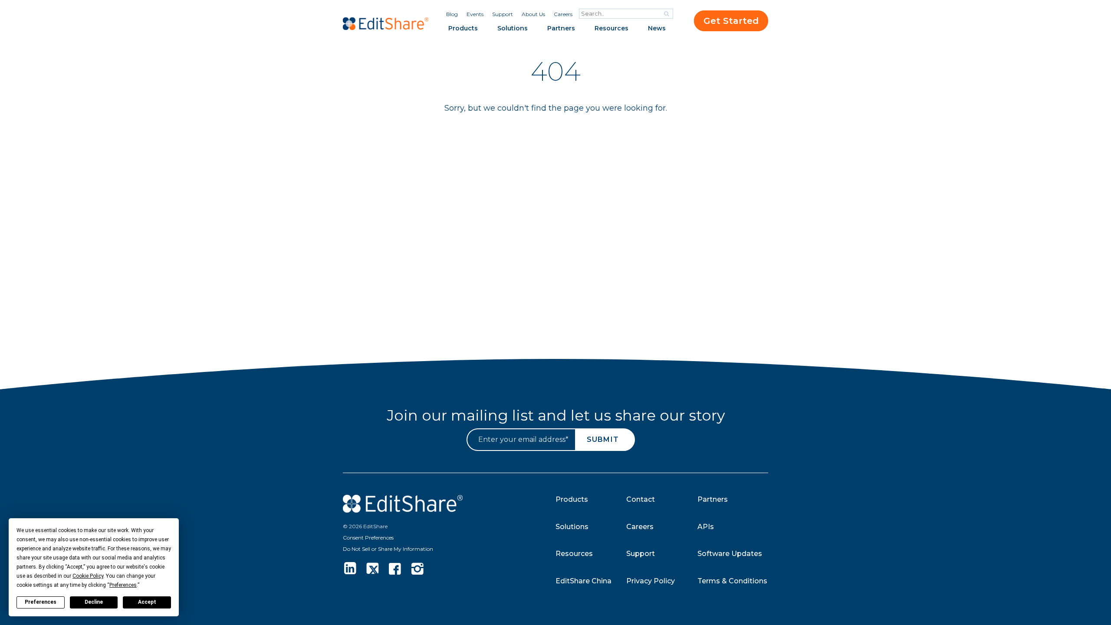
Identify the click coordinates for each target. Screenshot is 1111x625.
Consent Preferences (368, 537)
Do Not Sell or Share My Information (388, 549)
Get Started (731, 21)
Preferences (40, 602)
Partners (561, 28)
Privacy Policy (650, 581)
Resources (611, 28)
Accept (147, 602)
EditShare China (583, 581)
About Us (533, 14)
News (657, 28)
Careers (563, 14)
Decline (94, 602)
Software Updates (729, 553)
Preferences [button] (123, 585)
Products (463, 28)
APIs (705, 527)
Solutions (512, 28)
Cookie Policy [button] (87, 576)
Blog (452, 14)
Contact (640, 499)
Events (475, 14)
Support (502, 14)
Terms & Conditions (732, 581)
